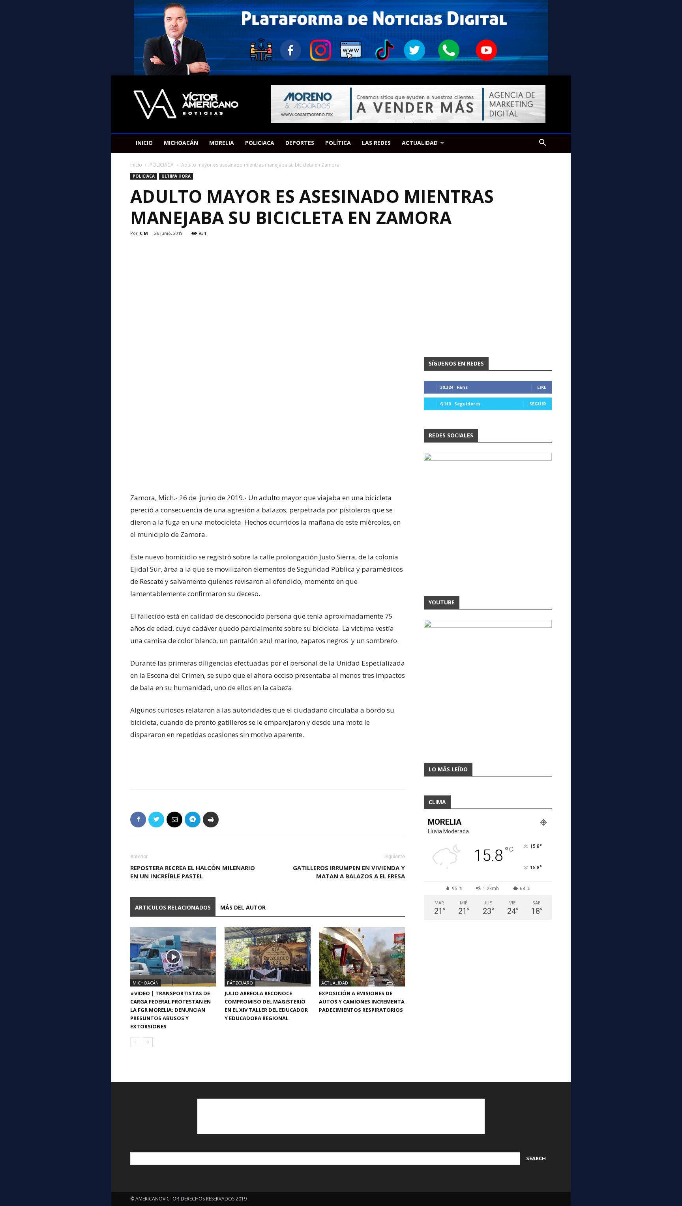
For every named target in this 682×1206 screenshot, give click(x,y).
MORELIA (221, 142)
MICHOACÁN (181, 142)
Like (541, 387)
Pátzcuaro (240, 983)
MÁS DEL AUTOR (243, 907)
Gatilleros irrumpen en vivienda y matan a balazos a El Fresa (349, 872)
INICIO (144, 142)
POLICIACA (259, 142)
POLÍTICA (338, 142)
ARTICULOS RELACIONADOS (173, 907)
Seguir (537, 404)
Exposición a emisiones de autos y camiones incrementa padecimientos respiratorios (362, 1001)
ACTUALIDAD (420, 142)
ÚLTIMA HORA (176, 176)
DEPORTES (299, 142)
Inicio (136, 164)
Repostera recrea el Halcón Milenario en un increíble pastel (192, 872)
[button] (542, 143)
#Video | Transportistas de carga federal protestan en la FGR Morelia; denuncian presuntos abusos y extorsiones (170, 1010)
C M (144, 233)
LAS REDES (376, 142)
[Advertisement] (267, 471)
